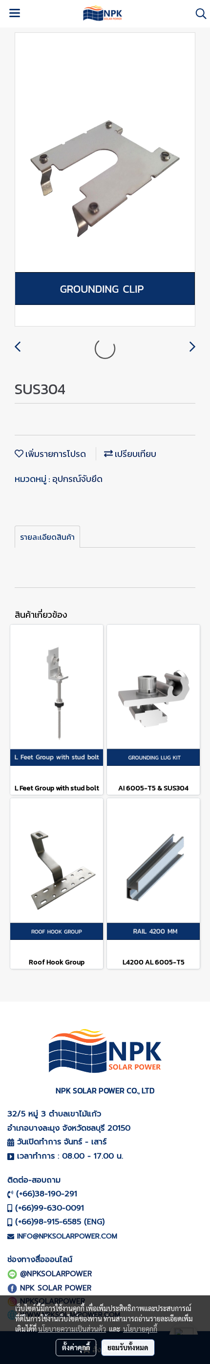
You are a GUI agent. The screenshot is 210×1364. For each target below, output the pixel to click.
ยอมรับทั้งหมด (127, 1347)
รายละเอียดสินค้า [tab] (47, 537)
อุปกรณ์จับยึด (77, 478)
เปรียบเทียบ (134, 453)
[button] (198, 13)
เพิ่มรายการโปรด (54, 453)
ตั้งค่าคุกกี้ (76, 1347)
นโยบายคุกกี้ (140, 1328)
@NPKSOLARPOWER (56, 1273)
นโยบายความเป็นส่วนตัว (72, 1328)
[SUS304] (105, 180)
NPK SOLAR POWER (55, 1288)
